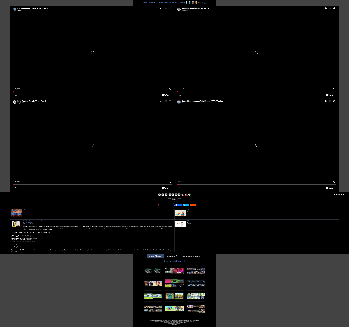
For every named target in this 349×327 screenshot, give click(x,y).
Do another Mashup (191, 256)
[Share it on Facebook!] (178, 205)
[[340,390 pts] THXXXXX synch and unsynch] (196, 288)
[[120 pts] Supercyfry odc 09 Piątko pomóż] (174, 301)
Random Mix (173, 2)
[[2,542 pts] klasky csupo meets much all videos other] (196, 276)
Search (166, 2)
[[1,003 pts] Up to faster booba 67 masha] (196, 313)
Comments (181, 2)
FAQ (176, 325)
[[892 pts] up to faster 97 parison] (153, 288)
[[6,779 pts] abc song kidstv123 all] (174, 313)
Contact (173, 325)
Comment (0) (172, 256)
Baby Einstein (28, 222)
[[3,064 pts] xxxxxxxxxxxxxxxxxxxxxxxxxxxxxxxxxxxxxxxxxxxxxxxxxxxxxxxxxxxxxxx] (153, 276)
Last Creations (159, 2)
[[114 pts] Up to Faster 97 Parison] (174, 276)
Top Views (151, 2)
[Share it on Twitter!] (186, 205)
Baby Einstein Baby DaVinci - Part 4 (32, 220)
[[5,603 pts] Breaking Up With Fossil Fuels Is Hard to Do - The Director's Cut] (153, 301)
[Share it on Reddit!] (193, 205)
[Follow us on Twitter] (189, 2)
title (24, 209)
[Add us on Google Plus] (192, 2)
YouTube (201, 2)
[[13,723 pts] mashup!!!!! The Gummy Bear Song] (196, 301)
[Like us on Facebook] (186, 2)
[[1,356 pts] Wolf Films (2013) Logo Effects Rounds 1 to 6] (174, 288)
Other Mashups (156, 256)
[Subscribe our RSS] (196, 2)
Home (145, 2)
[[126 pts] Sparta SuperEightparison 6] (153, 313)
